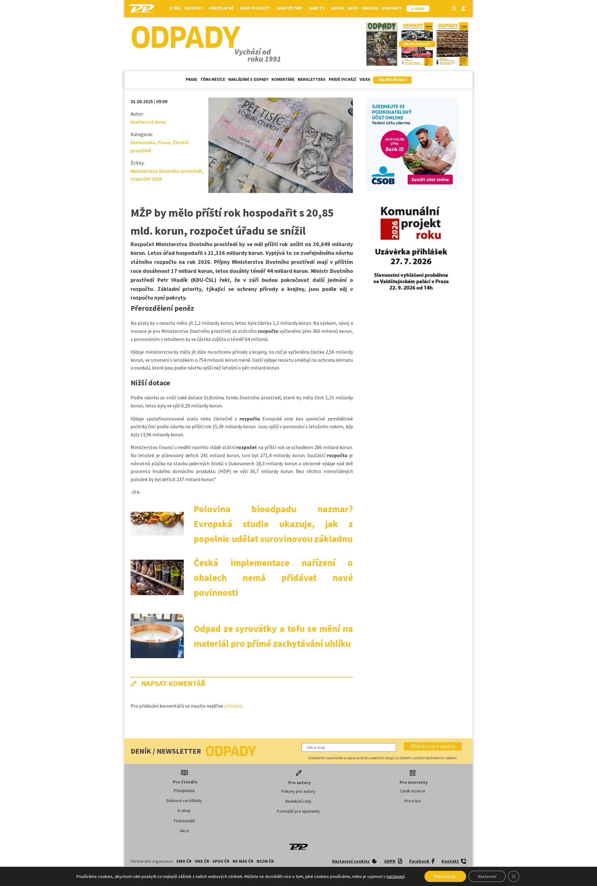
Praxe (191, 79)
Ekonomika (143, 142)
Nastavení (487, 876)
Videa (364, 79)
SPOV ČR (220, 861)
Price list (413, 801)
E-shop (184, 810)
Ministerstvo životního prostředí (166, 171)
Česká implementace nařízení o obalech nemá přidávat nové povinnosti (273, 577)
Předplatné (184, 790)
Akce (184, 830)
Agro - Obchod (363, 8)
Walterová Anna (148, 122)
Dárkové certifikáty (184, 800)
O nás (175, 8)
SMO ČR (184, 861)
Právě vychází (342, 79)
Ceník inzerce (412, 791)
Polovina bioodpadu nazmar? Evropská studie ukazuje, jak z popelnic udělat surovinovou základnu (273, 523)
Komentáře (282, 79)
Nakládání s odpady (248, 79)
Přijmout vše (445, 876)
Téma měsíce (212, 79)
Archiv (338, 8)
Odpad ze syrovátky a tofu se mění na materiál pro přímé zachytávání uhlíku (273, 635)
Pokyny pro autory (298, 791)
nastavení (395, 876)
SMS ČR (202, 861)
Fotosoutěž (184, 821)
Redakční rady (298, 801)
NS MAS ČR (243, 861)
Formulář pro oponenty (298, 811)
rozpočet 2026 (146, 179)
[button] (432, 746)
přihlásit (233, 706)
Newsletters (312, 79)
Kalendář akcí (392, 79)
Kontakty (392, 8)
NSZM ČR (265, 861)
